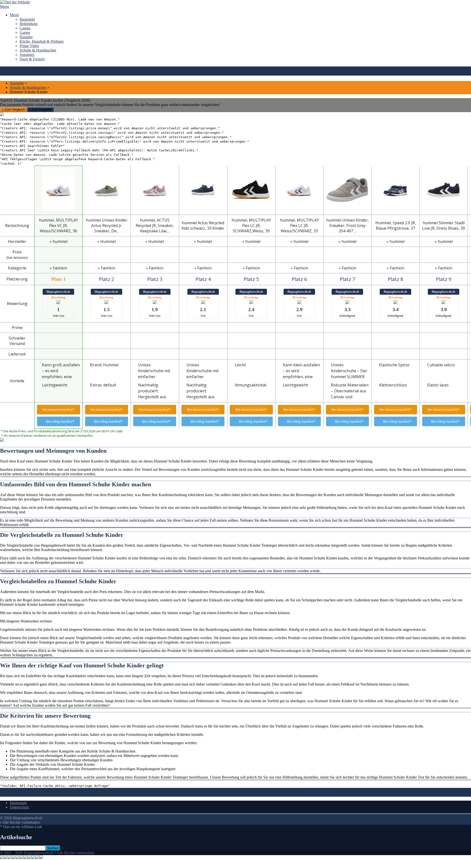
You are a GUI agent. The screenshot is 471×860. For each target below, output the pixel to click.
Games (25, 28)
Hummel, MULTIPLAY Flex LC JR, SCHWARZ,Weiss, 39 (251, 225)
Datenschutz (19, 807)
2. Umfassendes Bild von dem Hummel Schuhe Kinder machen (120, 790)
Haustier (26, 37)
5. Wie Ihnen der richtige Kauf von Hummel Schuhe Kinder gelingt (377, 790)
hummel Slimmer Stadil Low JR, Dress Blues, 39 (443, 225)
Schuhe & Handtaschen (38, 50)
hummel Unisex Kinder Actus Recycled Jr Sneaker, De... (106, 225)
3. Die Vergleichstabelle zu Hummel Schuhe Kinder (209, 790)
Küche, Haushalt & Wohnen (42, 41)
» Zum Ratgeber (40, 109)
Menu (4, 6)
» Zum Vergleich (13, 109)
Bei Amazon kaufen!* (58, 409)
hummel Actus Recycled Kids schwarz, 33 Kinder (203, 225)
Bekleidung (29, 24)
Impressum (18, 803)
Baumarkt (27, 19)
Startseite (17, 83)
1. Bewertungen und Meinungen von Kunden (35, 790)
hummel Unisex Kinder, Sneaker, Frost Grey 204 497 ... (347, 225)
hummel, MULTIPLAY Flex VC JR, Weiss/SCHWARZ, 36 (58, 225)
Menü (14, 15)
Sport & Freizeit (32, 59)
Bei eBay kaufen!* (60, 421)
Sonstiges (27, 55)
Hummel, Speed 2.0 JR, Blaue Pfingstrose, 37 (395, 225)
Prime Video (29, 46)
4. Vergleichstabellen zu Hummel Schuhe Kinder (287, 790)
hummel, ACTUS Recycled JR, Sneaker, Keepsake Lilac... (155, 225)
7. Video (24, 794)
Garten (25, 32)
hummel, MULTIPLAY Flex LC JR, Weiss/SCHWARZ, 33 (299, 225)
